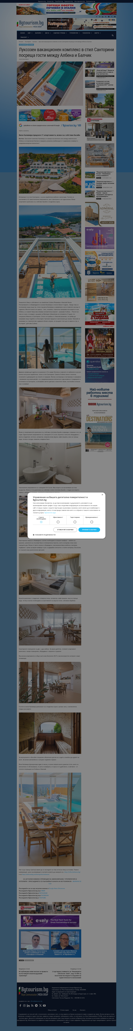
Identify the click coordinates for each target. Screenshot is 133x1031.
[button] (44, 535)
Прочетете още (50, 513)
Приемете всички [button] (89, 530)
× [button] (102, 494)
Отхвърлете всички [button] (65, 530)
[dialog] (66, 515)
